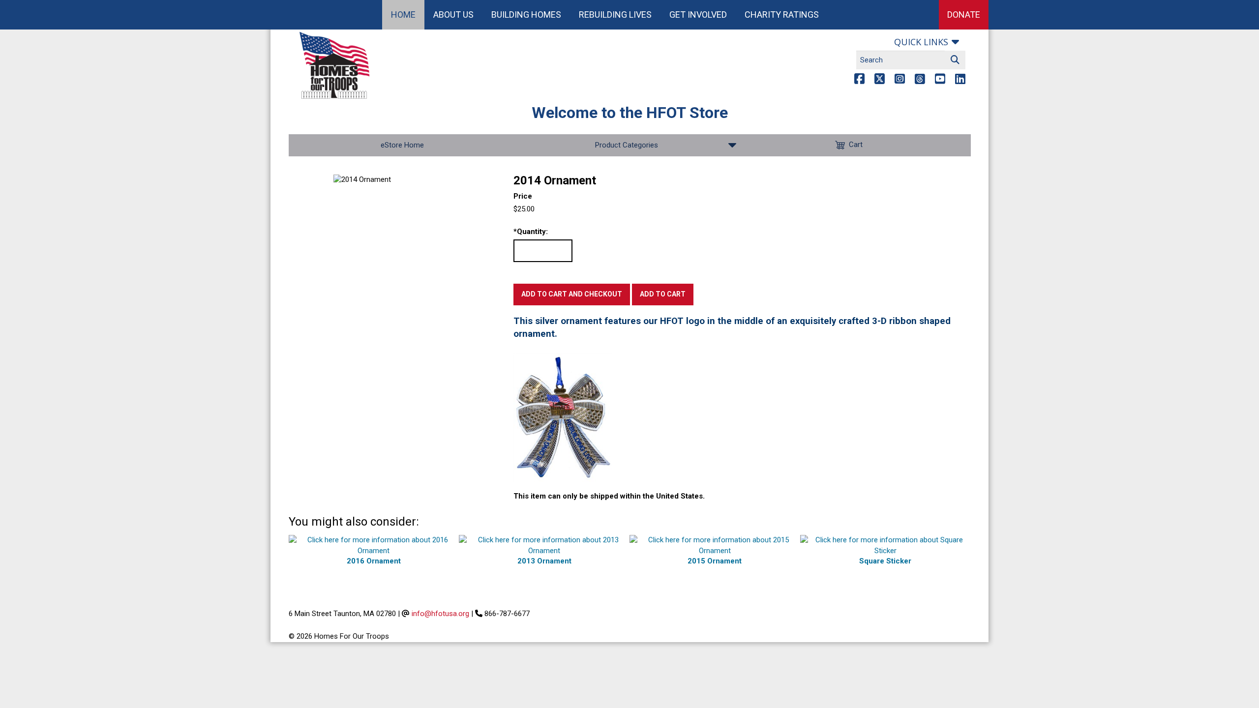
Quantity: (530, 231)
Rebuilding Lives (615, 14)
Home (403, 14)
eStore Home (402, 145)
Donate (963, 14)
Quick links (921, 42)
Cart (856, 144)
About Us (453, 14)
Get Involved (698, 14)
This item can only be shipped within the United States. (609, 496)
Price (522, 196)
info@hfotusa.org (440, 613)
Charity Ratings (782, 14)
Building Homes (526, 14)
